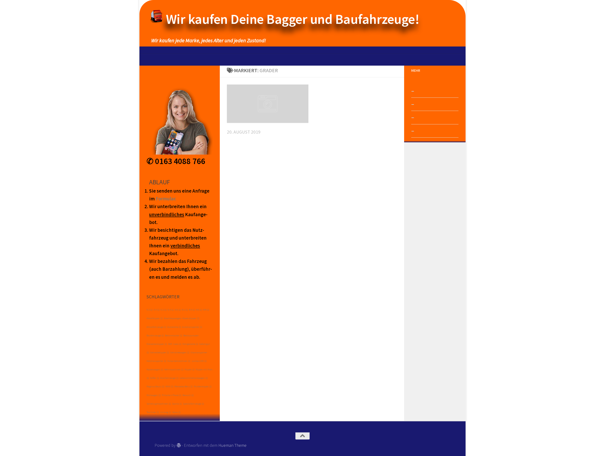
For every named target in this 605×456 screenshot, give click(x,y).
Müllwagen (154, 395)
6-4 (171, 309)
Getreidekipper (159, 352)
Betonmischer (173, 335)
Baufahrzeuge (155, 335)
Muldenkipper (203, 386)
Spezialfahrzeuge (193, 403)
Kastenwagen (155, 369)
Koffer (154, 378)
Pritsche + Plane (172, 395)
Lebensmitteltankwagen (194, 378)
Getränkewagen (180, 352)
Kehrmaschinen (174, 369)
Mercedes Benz (183, 386)
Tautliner (153, 412)
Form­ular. (166, 199)
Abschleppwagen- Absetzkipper (181, 318)
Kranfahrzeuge (169, 378)
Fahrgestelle (190, 344)
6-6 (178, 309)
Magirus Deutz (155, 386)
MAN (169, 386)
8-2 (185, 309)
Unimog (165, 412)
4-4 (157, 309)
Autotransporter (192, 327)
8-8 (206, 309)
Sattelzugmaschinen (159, 403)
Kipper (190, 369)
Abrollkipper (155, 318)
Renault (188, 395)
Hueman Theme (232, 445)
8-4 (192, 309)
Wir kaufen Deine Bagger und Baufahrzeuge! (292, 19)
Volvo (176, 412)
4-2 (150, 309)
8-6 (199, 309)
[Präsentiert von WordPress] (179, 445)
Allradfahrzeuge (156, 327)
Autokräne (174, 327)
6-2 (164, 309)
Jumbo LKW (199, 361)
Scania (177, 403)
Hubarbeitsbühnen (178, 361)
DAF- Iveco (175, 344)
